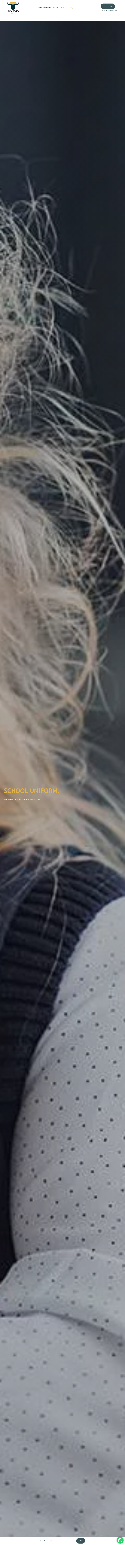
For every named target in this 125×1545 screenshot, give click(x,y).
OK (81, 1541)
